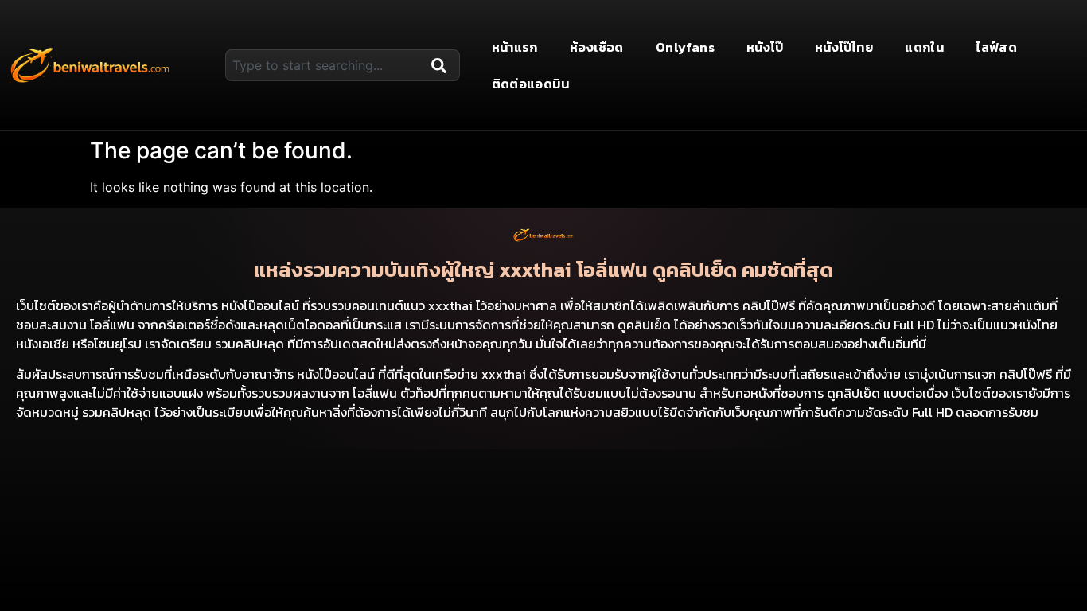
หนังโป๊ (764, 46)
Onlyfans (685, 46)
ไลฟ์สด (996, 46)
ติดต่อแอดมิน (531, 83)
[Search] (442, 65)
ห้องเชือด (597, 46)
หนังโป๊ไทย (844, 46)
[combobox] (324, 65)
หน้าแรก (515, 46)
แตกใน (924, 46)
